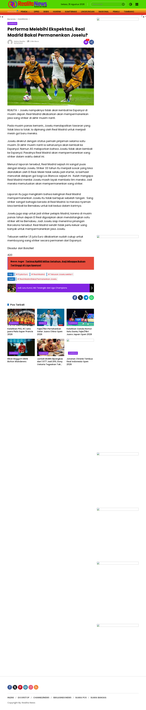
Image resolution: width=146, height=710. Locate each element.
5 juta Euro (23, 274)
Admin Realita (19, 41)
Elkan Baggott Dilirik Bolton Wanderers (17, 360)
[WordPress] (25, 687)
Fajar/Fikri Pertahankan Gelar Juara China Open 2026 (49, 331)
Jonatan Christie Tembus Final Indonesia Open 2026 (80, 362)
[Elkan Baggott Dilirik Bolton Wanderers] (21, 347)
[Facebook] (74, 297)
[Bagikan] (91, 42)
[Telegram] (86, 297)
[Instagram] (31, 687)
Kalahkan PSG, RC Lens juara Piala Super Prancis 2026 (20, 331)
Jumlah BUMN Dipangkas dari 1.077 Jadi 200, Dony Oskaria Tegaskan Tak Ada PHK (50, 362)
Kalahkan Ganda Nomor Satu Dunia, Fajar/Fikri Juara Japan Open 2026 (79, 331)
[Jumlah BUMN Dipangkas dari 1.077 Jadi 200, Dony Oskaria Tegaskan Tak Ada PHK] (50, 347)
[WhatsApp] (91, 297)
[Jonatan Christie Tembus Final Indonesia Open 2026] (80, 347)
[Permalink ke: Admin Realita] (10, 42)
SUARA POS (81, 697)
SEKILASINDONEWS (62, 697)
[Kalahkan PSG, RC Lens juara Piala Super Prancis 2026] (21, 317)
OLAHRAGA (12, 23)
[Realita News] (27, 4)
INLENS (10, 697)
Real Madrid (39, 274)
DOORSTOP (23, 697)
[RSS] (36, 687)
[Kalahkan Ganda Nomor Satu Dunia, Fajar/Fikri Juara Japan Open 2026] (80, 317)
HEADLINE (42, 323)
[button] (123, 4)
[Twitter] (80, 297)
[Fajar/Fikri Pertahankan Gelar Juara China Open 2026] (50, 317)
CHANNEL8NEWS (41, 697)
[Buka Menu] (137, 4)
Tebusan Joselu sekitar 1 (61, 274)
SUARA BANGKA (98, 697)
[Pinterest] (20, 687)
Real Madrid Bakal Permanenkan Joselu (38, 279)
